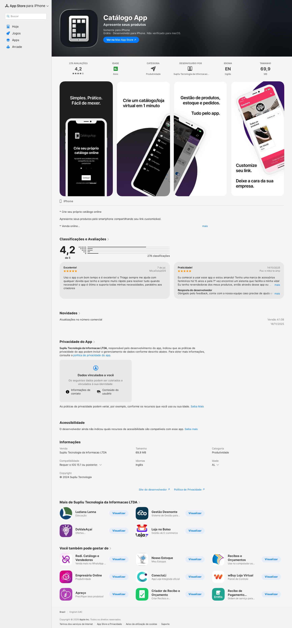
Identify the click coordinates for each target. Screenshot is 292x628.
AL (213, 464)
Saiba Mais (197, 406)
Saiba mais (191, 429)
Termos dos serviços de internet (76, 624)
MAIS (277, 284)
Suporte (165, 624)
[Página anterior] (55, 280)
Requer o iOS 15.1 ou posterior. (79, 464)
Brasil (62, 612)
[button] (25, 27)
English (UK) (76, 612)
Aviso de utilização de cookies (141, 624)
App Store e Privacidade (109, 624)
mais (205, 226)
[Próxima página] (288, 280)
